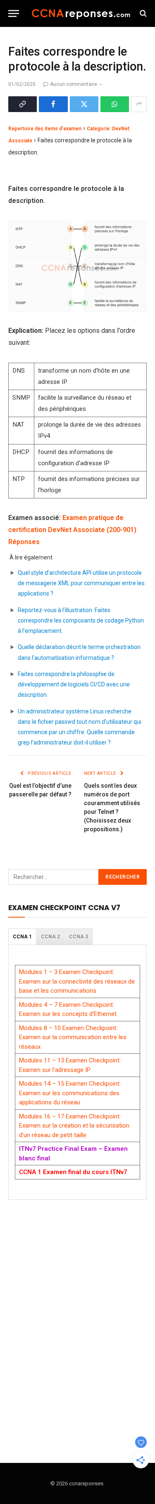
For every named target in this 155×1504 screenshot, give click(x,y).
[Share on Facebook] (53, 104)
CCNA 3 (78, 937)
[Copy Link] (22, 104)
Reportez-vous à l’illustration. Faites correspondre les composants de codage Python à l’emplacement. (81, 620)
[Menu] (13, 13)
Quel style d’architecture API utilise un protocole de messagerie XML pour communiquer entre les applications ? (81, 583)
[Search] (142, 13)
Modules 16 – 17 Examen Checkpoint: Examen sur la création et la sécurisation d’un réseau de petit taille (74, 1126)
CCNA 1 (22, 937)
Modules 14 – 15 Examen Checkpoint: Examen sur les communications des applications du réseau (70, 1093)
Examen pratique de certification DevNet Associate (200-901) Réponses (72, 530)
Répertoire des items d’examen (44, 129)
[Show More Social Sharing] (139, 104)
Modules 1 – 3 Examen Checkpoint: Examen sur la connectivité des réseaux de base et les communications (77, 981)
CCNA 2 (50, 937)
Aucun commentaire (73, 84)
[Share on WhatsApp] (114, 104)
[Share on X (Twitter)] (84, 104)
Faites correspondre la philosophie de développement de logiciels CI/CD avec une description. (74, 684)
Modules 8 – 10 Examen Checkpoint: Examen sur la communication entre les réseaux (72, 1037)
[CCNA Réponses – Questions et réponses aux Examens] (81, 13)
